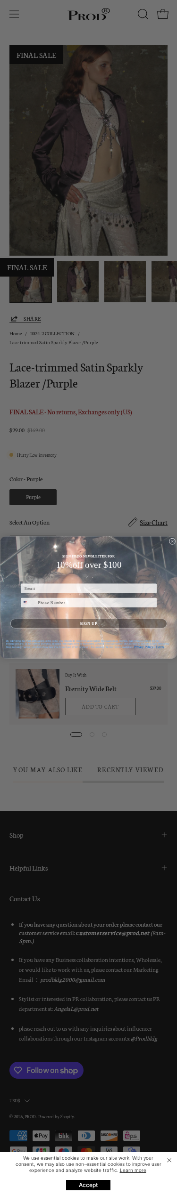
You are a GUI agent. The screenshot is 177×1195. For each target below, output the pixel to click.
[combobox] (28, 602)
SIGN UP (89, 623)
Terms (160, 646)
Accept (88, 1184)
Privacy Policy (143, 646)
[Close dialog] (172, 541)
